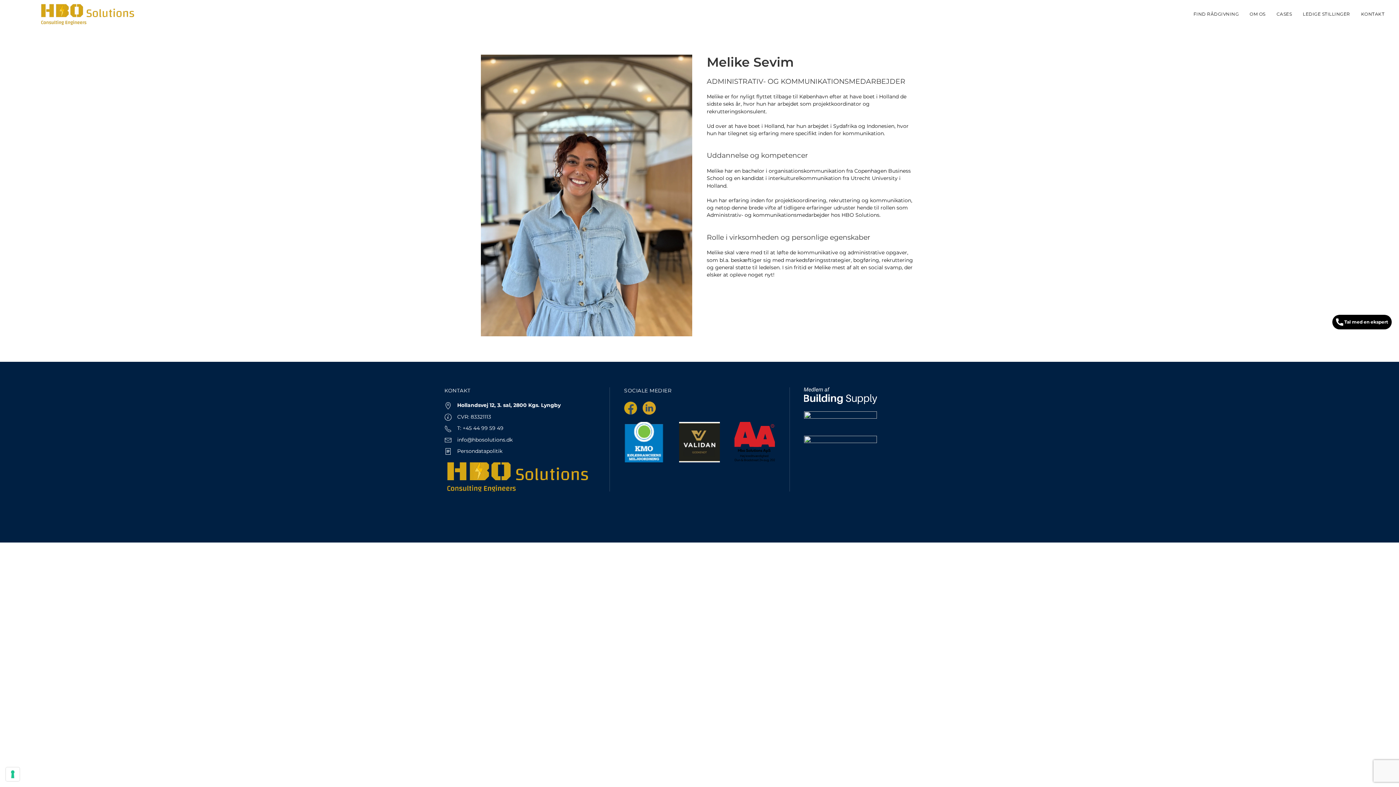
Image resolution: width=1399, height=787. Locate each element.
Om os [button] (1258, 14)
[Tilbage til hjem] (87, 14)
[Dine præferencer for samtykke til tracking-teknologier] (13, 774)
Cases (1284, 14)
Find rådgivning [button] (1216, 14)
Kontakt (1373, 14)
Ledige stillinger (1326, 14)
